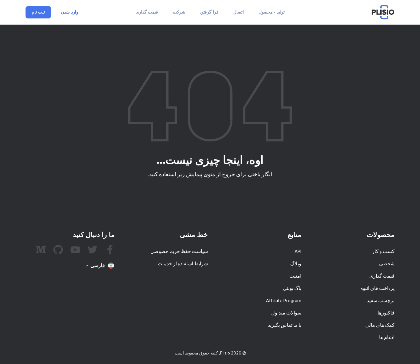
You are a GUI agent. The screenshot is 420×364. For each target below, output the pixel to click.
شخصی (386, 264)
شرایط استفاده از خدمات (183, 264)
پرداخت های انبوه (377, 288)
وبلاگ (295, 264)
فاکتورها (386, 313)
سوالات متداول (286, 313)
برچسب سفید (380, 300)
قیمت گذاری (147, 12)
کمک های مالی (379, 325)
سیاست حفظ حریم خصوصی (179, 251)
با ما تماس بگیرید (284, 325)
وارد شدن (69, 12)
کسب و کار (383, 251)
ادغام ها (386, 337)
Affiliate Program (283, 300)
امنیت (295, 276)
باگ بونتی (292, 288)
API (298, 251)
